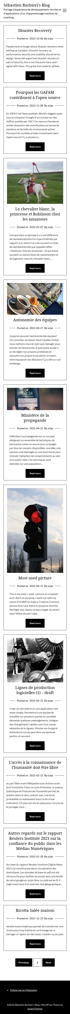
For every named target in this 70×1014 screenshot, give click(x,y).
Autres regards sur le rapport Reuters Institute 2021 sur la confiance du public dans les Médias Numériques (35, 840)
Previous (24, 962)
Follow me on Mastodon (23, 990)
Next (48, 962)
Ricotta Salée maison (35, 910)
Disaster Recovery (35, 30)
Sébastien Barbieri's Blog (27, 5)
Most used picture (35, 578)
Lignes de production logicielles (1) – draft (35, 690)
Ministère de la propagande (35, 417)
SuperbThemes (35, 1008)
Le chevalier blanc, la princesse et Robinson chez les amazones (35, 214)
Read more (35, 75)
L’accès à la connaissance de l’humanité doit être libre (35, 764)
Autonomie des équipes (35, 319)
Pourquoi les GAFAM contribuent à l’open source (35, 94)
